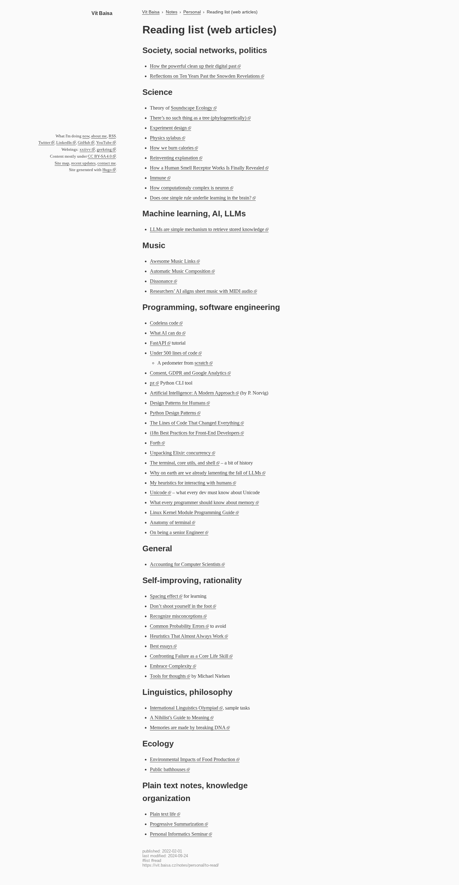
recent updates (83, 163)
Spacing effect (164, 596)
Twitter (44, 142)
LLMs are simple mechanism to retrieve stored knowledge (207, 229)
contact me (106, 163)
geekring (104, 149)
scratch (201, 363)
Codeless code (164, 323)
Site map (62, 163)
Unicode (158, 492)
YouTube (104, 142)
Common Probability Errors (177, 626)
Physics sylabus (165, 137)
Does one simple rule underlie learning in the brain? (200, 197)
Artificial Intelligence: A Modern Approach (192, 393)
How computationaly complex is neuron (189, 187)
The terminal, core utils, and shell (182, 462)
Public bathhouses (167, 769)
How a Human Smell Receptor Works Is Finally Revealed (207, 167)
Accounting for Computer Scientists (185, 564)
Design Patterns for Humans (177, 403)
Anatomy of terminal (170, 522)
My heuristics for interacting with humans (191, 482)
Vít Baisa (101, 13)
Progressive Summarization (177, 824)
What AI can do (165, 333)
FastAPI (158, 343)
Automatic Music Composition (180, 271)
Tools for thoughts (168, 676)
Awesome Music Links (172, 261)
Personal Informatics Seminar (179, 834)
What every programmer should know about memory (202, 502)
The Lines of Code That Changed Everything (194, 422)
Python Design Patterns (173, 412)
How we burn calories (172, 147)
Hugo (107, 170)
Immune (158, 177)
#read (156, 860)
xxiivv (85, 149)
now (85, 136)
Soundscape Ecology (191, 108)
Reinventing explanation (174, 157)
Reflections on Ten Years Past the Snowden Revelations (205, 76)
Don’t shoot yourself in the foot (181, 606)
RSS (112, 136)
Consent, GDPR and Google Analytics (188, 373)
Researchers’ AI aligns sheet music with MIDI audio (201, 291)
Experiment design (168, 127)
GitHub (84, 142)
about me (99, 136)
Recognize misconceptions (176, 616)
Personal (192, 11)
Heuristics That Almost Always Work (187, 636)
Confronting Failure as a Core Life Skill (189, 656)
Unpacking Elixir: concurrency (180, 452)
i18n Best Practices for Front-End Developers (194, 432)
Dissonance (161, 281)
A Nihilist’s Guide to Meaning (179, 717)
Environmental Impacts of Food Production (192, 759)
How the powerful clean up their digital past (193, 66)
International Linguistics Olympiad (184, 707)
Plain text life (163, 814)
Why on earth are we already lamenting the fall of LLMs (205, 472)
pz (152, 383)
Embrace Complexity (171, 666)
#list (146, 860)
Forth (155, 442)
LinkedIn (64, 142)
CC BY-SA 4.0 (100, 156)
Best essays (161, 646)
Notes (171, 11)
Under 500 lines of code (173, 353)
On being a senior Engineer (177, 532)
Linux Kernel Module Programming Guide (192, 512)
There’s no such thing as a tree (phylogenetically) (198, 117)
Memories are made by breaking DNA (187, 727)
